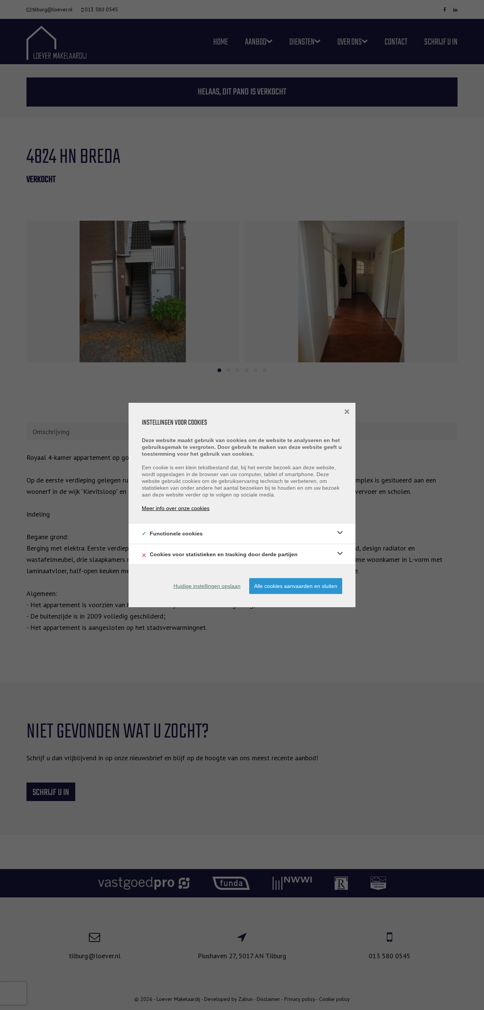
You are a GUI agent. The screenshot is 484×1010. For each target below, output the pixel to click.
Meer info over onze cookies (175, 508)
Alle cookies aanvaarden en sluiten (295, 586)
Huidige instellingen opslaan (207, 586)
